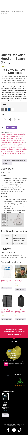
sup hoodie (12, 149)
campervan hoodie (11, 134)
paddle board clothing (17, 140)
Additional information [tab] (18, 160)
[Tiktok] (20, 430)
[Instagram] (14, 430)
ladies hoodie (14, 136)
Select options (6, 288)
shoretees (4, 146)
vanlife (17, 153)
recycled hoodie (17, 144)
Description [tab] (6, 160)
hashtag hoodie (5, 136)
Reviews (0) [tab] (6, 163)
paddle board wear (6, 142)
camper (3, 134)
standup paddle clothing (18, 148)
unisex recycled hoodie (7, 153)
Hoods (7, 11)
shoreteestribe (11, 146)
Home (2, 11)
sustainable (11, 151)
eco (19, 134)
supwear (24, 149)
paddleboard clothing (19, 142)
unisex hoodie (20, 151)
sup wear (18, 149)
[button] (8, 375)
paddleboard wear (6, 144)
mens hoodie (15, 138)
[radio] (2, 109)
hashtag (22, 134)
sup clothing (4, 149)
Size (3, 114)
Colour (4, 104)
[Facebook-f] (8, 430)
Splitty (18, 146)
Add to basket (11, 127)
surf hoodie (4, 151)
